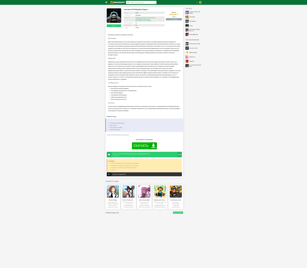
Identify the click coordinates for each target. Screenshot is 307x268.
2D (148, 17)
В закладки (175, 19)
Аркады (145, 17)
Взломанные (139, 19)
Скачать (114, 25)
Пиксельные (146, 19)
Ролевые (149, 20)
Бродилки (152, 17)
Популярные (139, 20)
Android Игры (139, 17)
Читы (144, 20)
